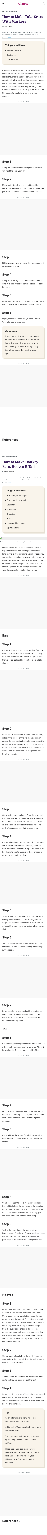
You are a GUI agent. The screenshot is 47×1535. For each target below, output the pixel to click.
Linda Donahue (9, 472)
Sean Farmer (8, 26)
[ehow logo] (23, 3)
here (9, 37)
